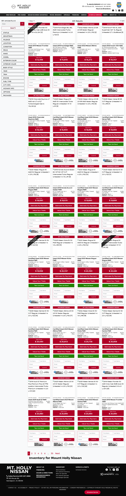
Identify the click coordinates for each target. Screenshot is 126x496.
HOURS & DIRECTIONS (44, 473)
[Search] (22, 24)
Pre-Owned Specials (62, 475)
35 (52, 453)
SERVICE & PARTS (82, 467)
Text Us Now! (39, 74)
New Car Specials (61, 473)
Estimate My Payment (39, 65)
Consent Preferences (78, 488)
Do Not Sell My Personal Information (54, 488)
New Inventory (60, 470)
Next (57, 453)
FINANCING (40, 470)
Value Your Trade (39, 70)
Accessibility (23, 488)
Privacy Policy (34, 488)
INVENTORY (60, 467)
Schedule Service (81, 470)
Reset (12, 28)
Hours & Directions (103, 9)
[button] (11, 14)
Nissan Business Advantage (43, 476)
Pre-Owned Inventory (63, 472)
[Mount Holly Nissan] (21, 6)
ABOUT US (40, 467)
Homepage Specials (62, 477)
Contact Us (12, 488)
